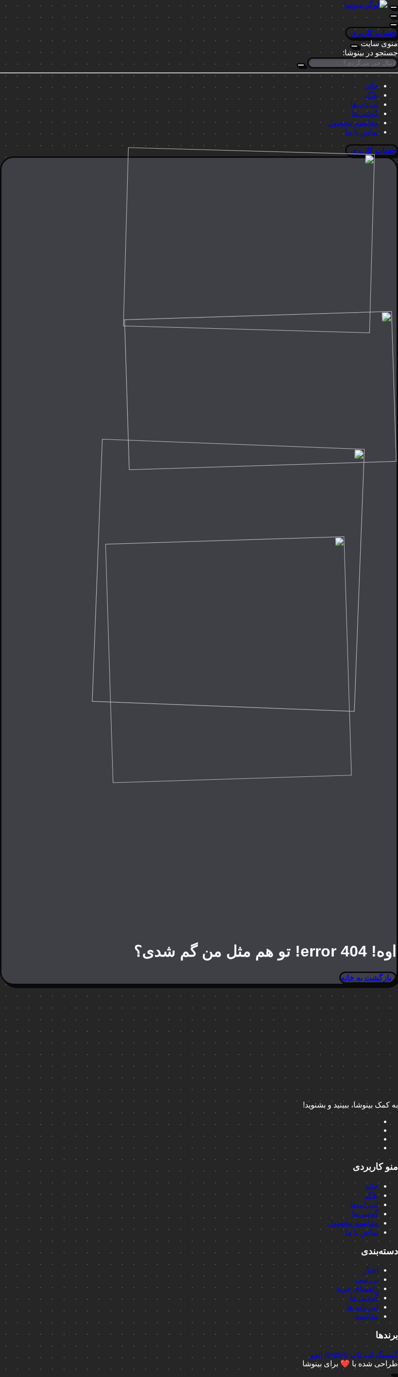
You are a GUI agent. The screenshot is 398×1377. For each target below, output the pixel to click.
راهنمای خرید (357, 1288)
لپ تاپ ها (363, 1307)
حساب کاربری (373, 33)
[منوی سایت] (393, 7)
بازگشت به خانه (366, 978)
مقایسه (367, 1316)
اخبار (371, 1270)
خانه (372, 86)
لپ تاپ (362, 1354)
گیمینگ (387, 1354)
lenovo (336, 1354)
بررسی (367, 1279)
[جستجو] (301, 65)
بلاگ (372, 95)
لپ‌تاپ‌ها (364, 104)
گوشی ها (364, 1297)
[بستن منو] (354, 46)
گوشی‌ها (365, 113)
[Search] (393, 25)
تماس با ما (362, 132)
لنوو (316, 1354)
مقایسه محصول (353, 122)
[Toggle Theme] (393, 16)
